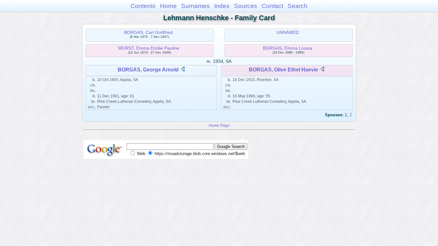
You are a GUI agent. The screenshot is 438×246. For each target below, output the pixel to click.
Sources (245, 6)
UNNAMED (287, 32)
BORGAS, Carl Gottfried (148, 32)
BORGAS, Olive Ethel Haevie (283, 69)
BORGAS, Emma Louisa (287, 48)
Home (168, 6)
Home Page (219, 125)
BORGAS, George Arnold (148, 69)
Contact (272, 6)
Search (297, 6)
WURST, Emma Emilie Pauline (148, 48)
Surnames (195, 6)
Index (222, 6)
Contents (143, 6)
